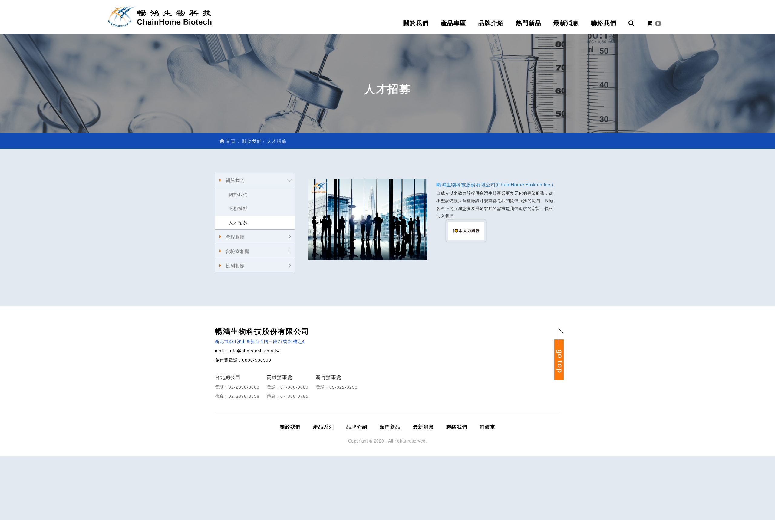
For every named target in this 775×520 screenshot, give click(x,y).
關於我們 (416, 23)
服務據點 (238, 208)
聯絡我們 (603, 23)
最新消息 (566, 23)
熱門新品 (528, 23)
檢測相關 (235, 265)
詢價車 (488, 426)
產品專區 (453, 23)
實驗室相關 (238, 251)
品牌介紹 (491, 23)
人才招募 (238, 222)
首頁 (230, 141)
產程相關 (235, 236)
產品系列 (323, 426)
